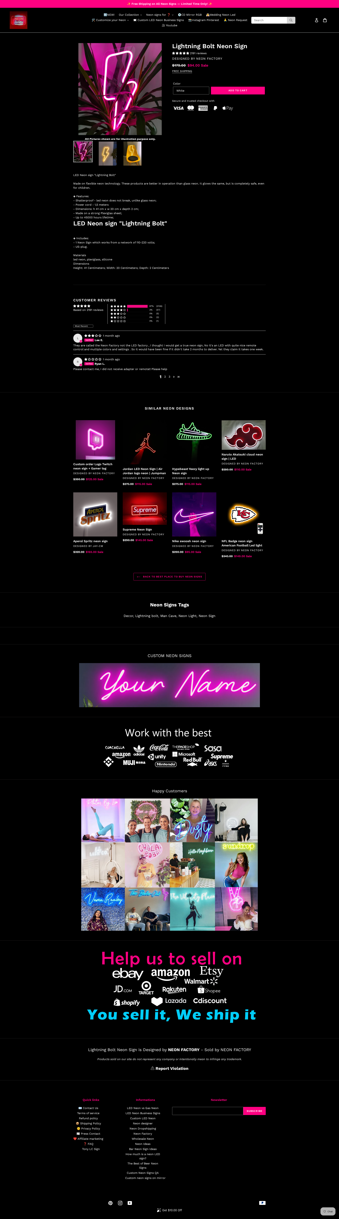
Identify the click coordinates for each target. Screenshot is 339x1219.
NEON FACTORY (209, 58)
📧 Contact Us (88, 1108)
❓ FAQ (88, 1144)
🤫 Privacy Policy (88, 1128)
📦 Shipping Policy (88, 1123)
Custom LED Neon (143, 1118)
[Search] (291, 20)
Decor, (129, 616)
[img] (93, 335)
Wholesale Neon (143, 1138)
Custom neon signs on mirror (145, 1178)
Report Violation (171, 1068)
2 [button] (165, 376)
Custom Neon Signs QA (143, 1173)
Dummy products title (29, 3)
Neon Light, (188, 616)
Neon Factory (142, 1133)
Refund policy (88, 1118)
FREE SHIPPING (182, 71)
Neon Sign (207, 616)
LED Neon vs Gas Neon (143, 1108)
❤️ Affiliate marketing (88, 1138)
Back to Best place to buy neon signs (172, 576)
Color (177, 83)
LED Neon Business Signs (143, 1113)
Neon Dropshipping (143, 1128)
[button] (181, 53)
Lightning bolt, (147, 616)
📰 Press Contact (88, 1133)
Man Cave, (168, 616)
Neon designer (143, 1123)
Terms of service (88, 1113)
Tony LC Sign (91, 1149)
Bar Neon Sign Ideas (143, 1149)
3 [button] (169, 376)
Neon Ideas (142, 1144)
